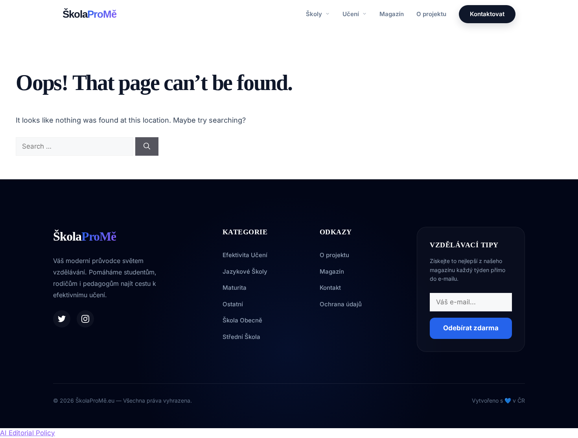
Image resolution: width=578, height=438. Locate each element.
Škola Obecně (242, 320)
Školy (315, 14)
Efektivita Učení (245, 255)
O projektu (431, 14)
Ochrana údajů (341, 304)
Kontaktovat (487, 14)
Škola (89, 14)
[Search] (146, 146)
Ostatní (233, 304)
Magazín (391, 14)
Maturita (235, 287)
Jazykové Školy (245, 271)
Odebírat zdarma (471, 328)
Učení (351, 14)
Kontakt (330, 287)
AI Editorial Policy (27, 433)
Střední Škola (241, 336)
